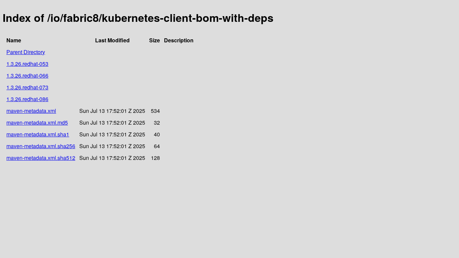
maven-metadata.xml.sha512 (40, 158)
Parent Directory (25, 52)
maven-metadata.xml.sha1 (37, 134)
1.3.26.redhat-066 (27, 75)
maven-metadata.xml (31, 111)
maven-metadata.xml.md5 (37, 122)
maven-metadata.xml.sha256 (40, 146)
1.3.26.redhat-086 (27, 99)
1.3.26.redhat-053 (27, 64)
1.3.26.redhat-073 (27, 87)
